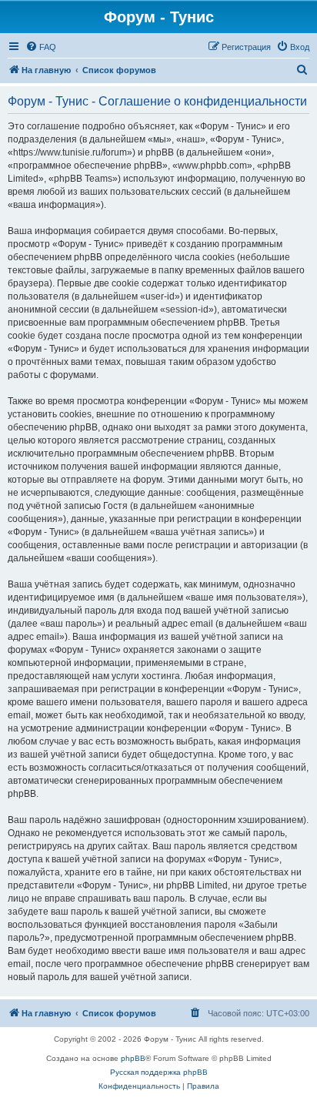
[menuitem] (40, 47)
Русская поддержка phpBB (159, 1072)
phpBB (133, 1058)
